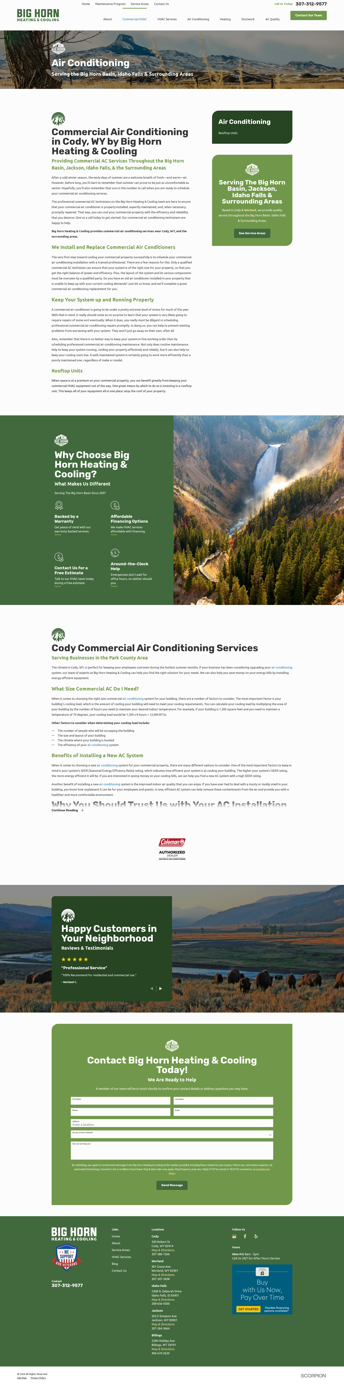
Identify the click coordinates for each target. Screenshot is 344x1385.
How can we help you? (81, 1144)
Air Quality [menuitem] (272, 19)
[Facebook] (245, 1236)
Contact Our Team (308, 15)
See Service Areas (252, 233)
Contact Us (161, 3)
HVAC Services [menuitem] (167, 19)
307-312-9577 (311, 4)
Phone (75, 1110)
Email (177, 1110)
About (116, 1243)
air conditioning (281, 667)
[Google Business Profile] (234, 1236)
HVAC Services (121, 1257)
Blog (115, 1263)
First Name (76, 1099)
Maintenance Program (110, 3)
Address (75, 1121)
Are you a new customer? (82, 1132)
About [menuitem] (107, 19)
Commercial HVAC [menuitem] (135, 19)
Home (86, 3)
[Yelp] (256, 1236)
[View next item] (160, 988)
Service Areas (140, 3)
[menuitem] (252, 133)
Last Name (179, 1099)
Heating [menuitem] (225, 19)
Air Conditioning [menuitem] (198, 19)
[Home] (38, 15)
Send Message (172, 1185)
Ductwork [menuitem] (248, 19)
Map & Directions (163, 1250)
